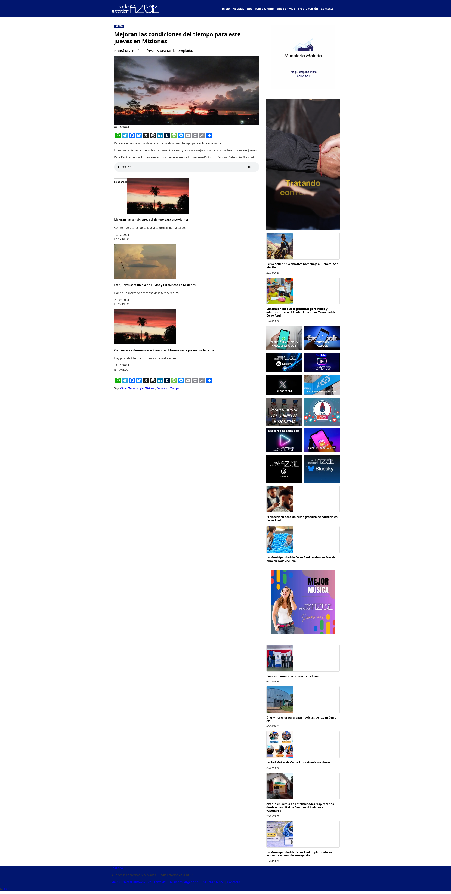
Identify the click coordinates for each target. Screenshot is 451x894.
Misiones (150, 388)
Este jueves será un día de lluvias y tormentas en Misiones (155, 285)
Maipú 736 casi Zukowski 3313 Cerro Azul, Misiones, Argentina (154, 882)
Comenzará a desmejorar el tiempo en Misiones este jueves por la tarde (164, 350)
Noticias (238, 9)
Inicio (226, 9)
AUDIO (119, 26)
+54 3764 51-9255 (212, 882)
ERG (7, 889)
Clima (123, 388)
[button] (337, 8)
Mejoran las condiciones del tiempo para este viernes (151, 219)
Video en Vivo (285, 9)
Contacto (327, 9)
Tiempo (174, 388)
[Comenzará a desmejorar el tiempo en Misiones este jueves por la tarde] (145, 326)
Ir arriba (117, 868)
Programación (308, 9)
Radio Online (264, 9)
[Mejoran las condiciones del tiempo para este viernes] (158, 196)
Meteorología (136, 388)
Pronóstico (163, 388)
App (249, 9)
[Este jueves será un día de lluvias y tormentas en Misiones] (145, 261)
